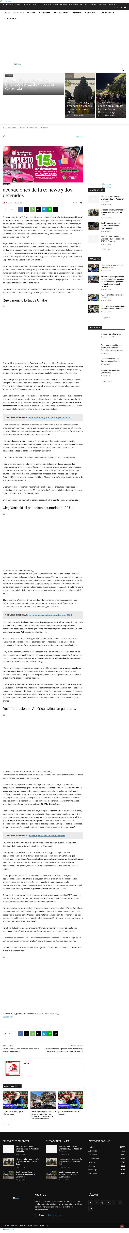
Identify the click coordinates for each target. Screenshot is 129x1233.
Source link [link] (8, 1017)
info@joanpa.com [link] (54, 1215)
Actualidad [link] (12, 128)
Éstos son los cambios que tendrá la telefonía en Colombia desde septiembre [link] (112, 347)
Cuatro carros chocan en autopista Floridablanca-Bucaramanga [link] (110, 225)
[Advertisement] (64, 40)
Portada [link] (9, 75)
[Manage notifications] (122, 1226)
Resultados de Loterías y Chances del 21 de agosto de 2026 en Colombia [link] (112, 238)
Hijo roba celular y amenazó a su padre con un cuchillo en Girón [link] (112, 212)
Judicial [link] (71, 98)
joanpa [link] (10, 203)
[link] (6, 1)
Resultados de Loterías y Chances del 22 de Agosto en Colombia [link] (112, 199)
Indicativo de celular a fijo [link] (111, 334)
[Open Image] (72, 363)
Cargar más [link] (106, 249)
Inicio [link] (5, 128)
